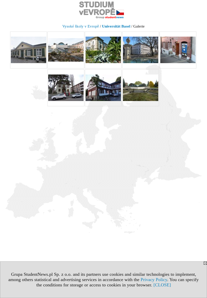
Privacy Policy (154, 279)
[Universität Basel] (28, 50)
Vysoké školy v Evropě (80, 26)
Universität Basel (116, 26)
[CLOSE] (162, 284)
